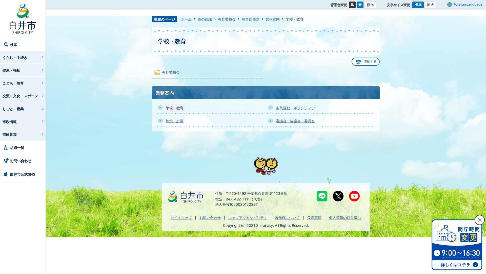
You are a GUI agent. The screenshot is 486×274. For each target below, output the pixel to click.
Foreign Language (468, 4)
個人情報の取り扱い (345, 217)
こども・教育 (13, 83)
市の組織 (205, 19)
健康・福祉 (11, 70)
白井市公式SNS (22, 174)
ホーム (186, 19)
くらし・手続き (15, 57)
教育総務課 (250, 19)
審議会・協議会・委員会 (295, 121)
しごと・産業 (13, 109)
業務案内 (273, 19)
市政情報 (10, 121)
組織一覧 (17, 147)
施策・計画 (175, 121)
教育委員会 (227, 19)
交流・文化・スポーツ (20, 96)
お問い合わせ (20, 161)
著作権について (287, 217)
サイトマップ (181, 217)
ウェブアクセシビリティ (247, 217)
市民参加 (10, 134)
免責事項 (314, 217)
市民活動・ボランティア (295, 108)
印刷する (370, 61)
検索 (13, 44)
